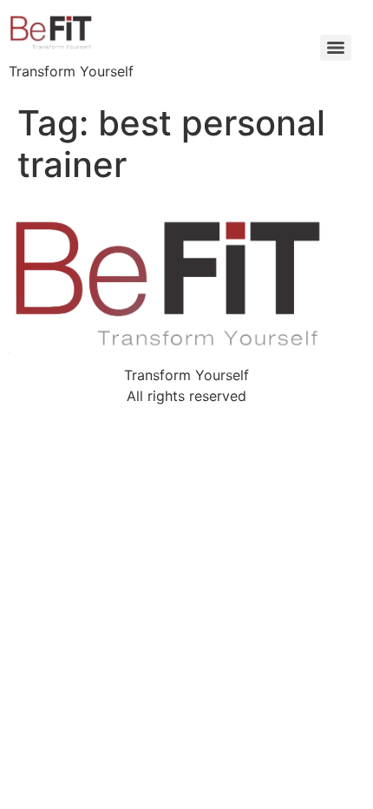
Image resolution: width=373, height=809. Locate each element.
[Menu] (335, 48)
